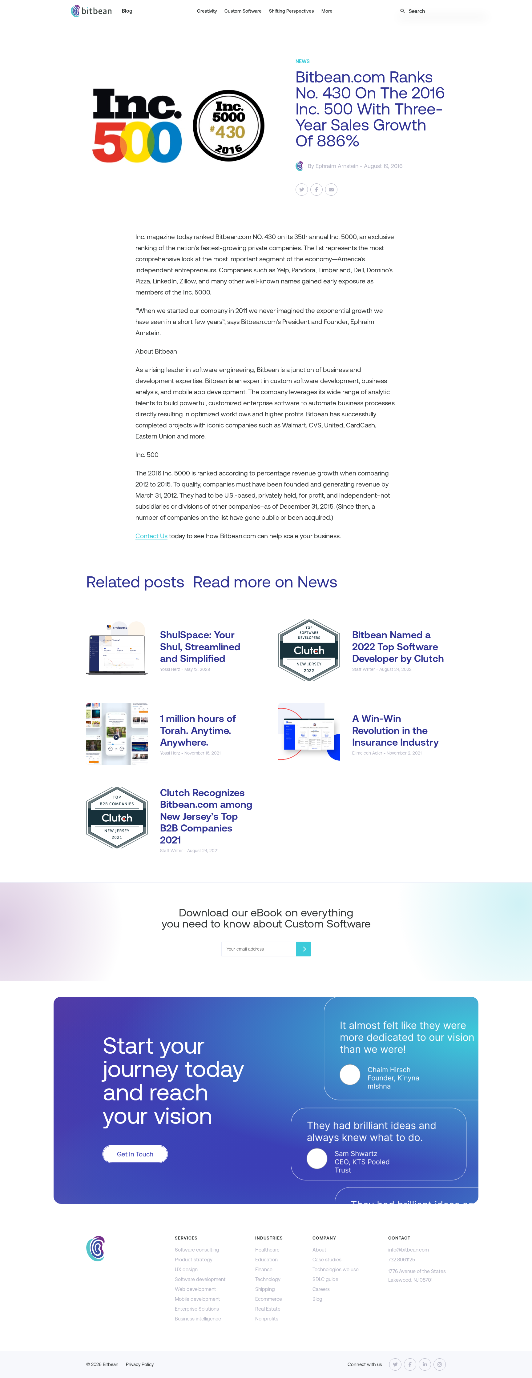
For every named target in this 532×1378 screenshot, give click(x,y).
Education (266, 1260)
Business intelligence (198, 1319)
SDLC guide (325, 1279)
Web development (195, 1289)
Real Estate (267, 1309)
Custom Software (243, 11)
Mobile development (197, 1299)
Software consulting (197, 1250)
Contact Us (151, 536)
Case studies (326, 1260)
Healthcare (267, 1250)
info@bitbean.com (408, 1250)
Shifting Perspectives (291, 11)
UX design (186, 1269)
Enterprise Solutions (197, 1309)
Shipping (265, 1289)
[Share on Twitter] (302, 189)
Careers (321, 1289)
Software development (200, 1279)
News (317, 582)
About (319, 1250)
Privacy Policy (140, 1364)
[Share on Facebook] (316, 189)
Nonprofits (266, 1319)
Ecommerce (268, 1299)
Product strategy (193, 1260)
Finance (263, 1269)
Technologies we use (335, 1269)
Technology (267, 1279)
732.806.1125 (401, 1260)
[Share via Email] (331, 189)
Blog (127, 11)
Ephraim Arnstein (337, 166)
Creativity (207, 11)
